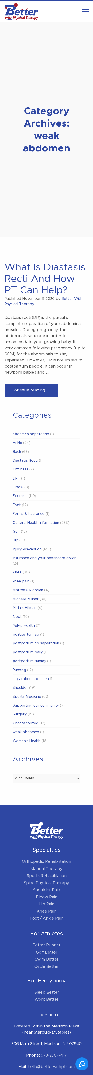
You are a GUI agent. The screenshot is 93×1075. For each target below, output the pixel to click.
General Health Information (36, 523)
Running (19, 670)
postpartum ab (26, 634)
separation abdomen (31, 679)
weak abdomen (26, 732)
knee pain (21, 581)
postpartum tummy (29, 661)
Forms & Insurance (28, 514)
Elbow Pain (46, 897)
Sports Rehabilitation (47, 876)
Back (17, 452)
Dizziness (20, 469)
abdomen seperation (31, 434)
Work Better (46, 1000)
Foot (17, 505)
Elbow (18, 487)
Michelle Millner (26, 599)
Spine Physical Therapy (46, 883)
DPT (16, 478)
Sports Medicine (27, 696)
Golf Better (46, 952)
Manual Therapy (46, 869)
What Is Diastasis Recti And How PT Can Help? (45, 278)
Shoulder (20, 687)
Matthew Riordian (28, 590)
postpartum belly (28, 652)
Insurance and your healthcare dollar (44, 558)
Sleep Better (46, 993)
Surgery (20, 714)
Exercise (20, 496)
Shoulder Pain (46, 890)
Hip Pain (46, 904)
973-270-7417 (54, 1055)
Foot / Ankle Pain (46, 918)
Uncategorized (25, 723)
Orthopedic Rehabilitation (46, 862)
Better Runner (46, 945)
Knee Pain (46, 911)
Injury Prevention (27, 549)
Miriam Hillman (24, 608)
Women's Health (26, 741)
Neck (17, 616)
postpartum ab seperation (36, 643)
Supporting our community (36, 705)
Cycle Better (46, 967)
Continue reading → (35, 392)
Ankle (17, 443)
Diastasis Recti (25, 460)
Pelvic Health (24, 625)
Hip (15, 540)
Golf (16, 531)
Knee (17, 572)
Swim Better (46, 959)
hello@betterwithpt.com (51, 1067)
